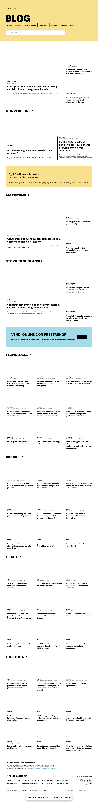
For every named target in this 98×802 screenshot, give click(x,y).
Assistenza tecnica (12, 783)
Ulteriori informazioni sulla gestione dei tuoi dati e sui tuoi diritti (60, 183)
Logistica (64, 25)
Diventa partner (46, 780)
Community (57, 797)
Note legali (8, 790)
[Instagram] (81, 780)
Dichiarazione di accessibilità (13, 792)
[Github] (87, 783)
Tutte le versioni (62, 783)
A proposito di (10, 780)
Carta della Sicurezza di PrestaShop (30, 792)
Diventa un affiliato (47, 783)
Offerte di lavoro (23, 780)
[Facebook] (77, 780)
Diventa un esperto (61, 780)
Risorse (66, 797)
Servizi (48, 797)
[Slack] (90, 783)
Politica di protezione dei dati (39, 790)
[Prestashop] (12, 3)
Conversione (43, 25)
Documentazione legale (28, 783)
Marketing (18, 25)
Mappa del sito (15, 790)
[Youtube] (90, 780)
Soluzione (31, 797)
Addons (40, 797)
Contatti (35, 780)
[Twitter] (84, 780)
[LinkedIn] (87, 780)
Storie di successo (30, 25)
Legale (72, 25)
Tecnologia (54, 25)
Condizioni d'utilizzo (26, 790)
